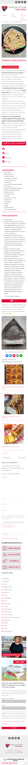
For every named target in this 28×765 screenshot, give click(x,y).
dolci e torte (14, 538)
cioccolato (7, 603)
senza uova (7, 612)
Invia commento (8, 526)
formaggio (7, 598)
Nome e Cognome (8, 698)
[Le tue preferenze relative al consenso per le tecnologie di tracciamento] (25, 762)
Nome (3, 498)
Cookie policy (18, 750)
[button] (14, 754)
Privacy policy (10, 750)
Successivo (21, 458)
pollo (5, 625)
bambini (6, 592)
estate (6, 623)
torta (5, 601)
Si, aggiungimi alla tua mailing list (13, 522)
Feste (5, 584)
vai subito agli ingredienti (10, 67)
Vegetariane (7, 590)
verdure (6, 581)
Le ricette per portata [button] (24, 17)
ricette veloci (5, 538)
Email (4, 504)
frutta (6, 606)
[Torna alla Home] (14, 8)
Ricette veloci (7, 587)
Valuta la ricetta (6, 474)
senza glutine (8, 614)
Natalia (8, 64)
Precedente (6, 458)
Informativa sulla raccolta (9, 763)
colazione (7, 620)
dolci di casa (8, 21)
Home (5, 15)
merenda (6, 578)
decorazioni (8, 631)
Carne (5, 595)
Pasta (5, 628)
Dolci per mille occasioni (11, 617)
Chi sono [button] (14, 15)
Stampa (15, 300)
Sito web (4, 510)
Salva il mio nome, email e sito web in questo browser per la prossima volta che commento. (13, 517)
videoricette (8, 609)
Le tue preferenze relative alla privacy (15, 759)
